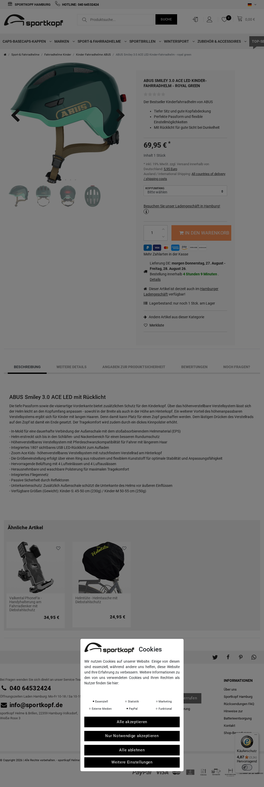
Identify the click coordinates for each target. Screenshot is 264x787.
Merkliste (156, 325)
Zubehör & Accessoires (219, 41)
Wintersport (177, 41)
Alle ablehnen (132, 750)
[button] (215, 655)
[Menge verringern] (163, 236)
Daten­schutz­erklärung (105, 690)
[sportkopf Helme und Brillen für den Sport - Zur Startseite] (35, 21)
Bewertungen (194, 367)
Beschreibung (27, 367)
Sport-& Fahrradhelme (100, 41)
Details (155, 279)
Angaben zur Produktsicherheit (133, 367)
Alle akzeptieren (132, 722)
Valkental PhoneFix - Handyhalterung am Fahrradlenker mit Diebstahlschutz (25, 604)
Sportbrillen (142, 41)
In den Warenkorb (207, 233)
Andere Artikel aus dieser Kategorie (176, 317)
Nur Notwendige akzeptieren (132, 735)
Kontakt (229, 726)
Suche (166, 19)
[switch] (247, 767)
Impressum (136, 690)
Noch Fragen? (236, 367)
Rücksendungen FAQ (239, 704)
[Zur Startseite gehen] (5, 54)
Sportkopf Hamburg (32, 4)
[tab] (27, 367)
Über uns (230, 689)
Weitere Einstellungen (132, 762)
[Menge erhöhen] (163, 229)
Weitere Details (71, 367)
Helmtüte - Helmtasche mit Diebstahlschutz (96, 600)
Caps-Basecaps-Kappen (25, 41)
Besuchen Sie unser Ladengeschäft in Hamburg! (182, 206)
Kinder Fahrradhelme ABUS (93, 54)
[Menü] (256, 736)
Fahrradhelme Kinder (57, 54)
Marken (62, 41)
